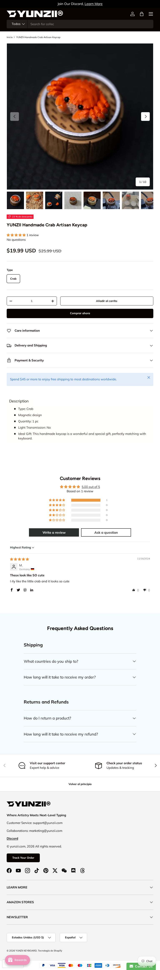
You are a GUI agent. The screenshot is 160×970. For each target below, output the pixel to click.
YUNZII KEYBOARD (26, 950)
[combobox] (80, 24)
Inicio (9, 37)
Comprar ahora (80, 313)
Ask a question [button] (106, 532)
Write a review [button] (54, 532)
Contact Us (143, 966)
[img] (19, 559)
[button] (141, 14)
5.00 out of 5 (91, 487)
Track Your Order (23, 857)
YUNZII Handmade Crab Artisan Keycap (38, 37)
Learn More (93, 3)
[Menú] (150, 14)
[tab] (19, 401)
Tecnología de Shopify (50, 950)
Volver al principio (80, 784)
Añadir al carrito (106, 301)
